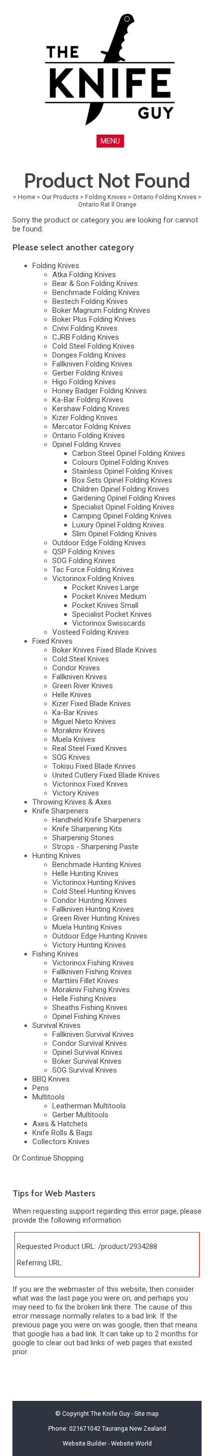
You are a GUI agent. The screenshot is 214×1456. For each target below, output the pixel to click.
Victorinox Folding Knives (93, 578)
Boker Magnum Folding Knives (101, 310)
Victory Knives (75, 793)
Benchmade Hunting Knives (96, 864)
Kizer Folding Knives (84, 417)
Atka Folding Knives (84, 274)
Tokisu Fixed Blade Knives (94, 766)
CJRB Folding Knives (85, 337)
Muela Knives (73, 739)
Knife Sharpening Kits (87, 828)
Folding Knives (105, 197)
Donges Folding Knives (89, 355)
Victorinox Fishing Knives (93, 962)
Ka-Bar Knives (75, 712)
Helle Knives (72, 694)
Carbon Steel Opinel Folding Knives (128, 453)
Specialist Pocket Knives (112, 614)
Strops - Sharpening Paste (95, 846)
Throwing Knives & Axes (71, 802)
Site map (146, 1413)
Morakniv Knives (78, 730)
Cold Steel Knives (80, 659)
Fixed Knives (52, 641)
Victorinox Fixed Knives (90, 784)
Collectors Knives (61, 1141)
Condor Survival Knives (89, 1043)
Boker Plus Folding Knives (94, 319)
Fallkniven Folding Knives (92, 364)
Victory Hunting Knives (89, 945)
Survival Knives (56, 1025)
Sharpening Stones (83, 837)
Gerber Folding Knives (87, 372)
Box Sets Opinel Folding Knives (122, 480)
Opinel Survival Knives (87, 1052)
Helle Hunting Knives (85, 873)
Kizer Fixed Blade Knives (91, 703)
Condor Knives (76, 667)
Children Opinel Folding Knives (120, 489)
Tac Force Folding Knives (93, 569)
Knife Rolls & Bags (62, 1132)
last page (73, 1298)
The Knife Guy (110, 1413)
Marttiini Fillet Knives (85, 980)
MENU (110, 141)
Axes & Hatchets (60, 1123)
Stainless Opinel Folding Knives (122, 471)
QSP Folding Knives (83, 551)
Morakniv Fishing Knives (91, 989)
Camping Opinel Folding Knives (122, 515)
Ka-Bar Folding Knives (87, 399)
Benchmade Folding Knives (96, 292)
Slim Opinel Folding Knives (114, 533)
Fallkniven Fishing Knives (92, 971)
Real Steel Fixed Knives (89, 748)
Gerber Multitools (80, 1114)
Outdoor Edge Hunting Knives (99, 936)
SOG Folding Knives (83, 560)
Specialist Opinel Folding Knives (123, 507)
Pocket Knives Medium (109, 596)
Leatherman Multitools (89, 1105)
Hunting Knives (56, 855)
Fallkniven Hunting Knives (93, 909)
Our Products (60, 197)
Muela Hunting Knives (87, 927)
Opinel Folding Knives (86, 444)
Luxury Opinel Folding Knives (118, 524)
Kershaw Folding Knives (90, 408)
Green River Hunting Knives (96, 918)
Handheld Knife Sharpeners (96, 819)
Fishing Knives (55, 953)
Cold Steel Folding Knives (93, 346)
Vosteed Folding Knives (90, 632)
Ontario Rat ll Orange (107, 204)
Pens (40, 1088)
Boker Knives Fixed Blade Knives (104, 650)
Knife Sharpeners (60, 810)
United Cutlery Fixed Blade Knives (106, 775)
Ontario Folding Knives (165, 197)
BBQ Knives (51, 1079)
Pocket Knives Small (105, 605)
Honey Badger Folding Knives (99, 390)
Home (26, 197)
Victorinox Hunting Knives (94, 882)
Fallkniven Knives (79, 676)
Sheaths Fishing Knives (89, 1007)
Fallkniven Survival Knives (93, 1034)
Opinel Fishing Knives (86, 1016)
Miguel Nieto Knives (84, 721)
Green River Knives (82, 685)
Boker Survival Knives (86, 1061)
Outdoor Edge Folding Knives (99, 542)
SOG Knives (71, 757)
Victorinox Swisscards (108, 623)
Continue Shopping (53, 1158)
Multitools (48, 1096)
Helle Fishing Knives (84, 998)
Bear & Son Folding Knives (95, 283)
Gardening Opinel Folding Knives (124, 498)
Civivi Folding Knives (84, 328)
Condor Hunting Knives (89, 900)
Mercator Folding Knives (91, 426)
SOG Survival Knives (84, 1070)
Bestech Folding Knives (90, 301)
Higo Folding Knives (84, 381)
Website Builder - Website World (107, 1443)
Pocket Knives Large (105, 587)
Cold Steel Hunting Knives (94, 891)
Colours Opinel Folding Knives (120, 462)
